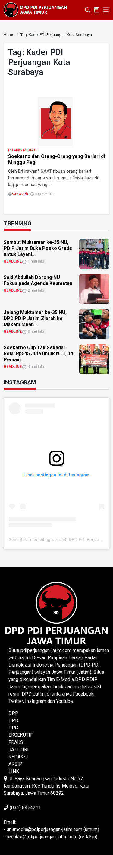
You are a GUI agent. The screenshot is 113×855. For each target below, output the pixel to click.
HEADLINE (13, 261)
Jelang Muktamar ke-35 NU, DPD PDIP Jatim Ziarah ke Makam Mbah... (35, 318)
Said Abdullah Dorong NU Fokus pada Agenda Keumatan (38, 280)
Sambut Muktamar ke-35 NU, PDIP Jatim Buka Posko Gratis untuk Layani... (38, 248)
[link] (56, 118)
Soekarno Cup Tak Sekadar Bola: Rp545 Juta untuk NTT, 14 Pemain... (38, 353)
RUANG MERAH (22, 150)
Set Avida (20, 194)
